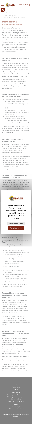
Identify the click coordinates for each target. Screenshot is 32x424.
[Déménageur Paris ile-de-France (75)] (16, 202)
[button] (3, 10)
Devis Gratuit (23, 5)
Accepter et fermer (16, 228)
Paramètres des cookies (16, 224)
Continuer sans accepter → (16, 205)
